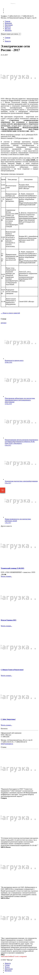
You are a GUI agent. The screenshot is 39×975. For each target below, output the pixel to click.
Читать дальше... (6, 576)
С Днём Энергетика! (8, 719)
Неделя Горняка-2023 (8, 620)
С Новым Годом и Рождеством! (12, 670)
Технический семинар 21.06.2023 (12, 568)
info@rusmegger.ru (7, 744)
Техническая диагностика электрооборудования (21, 481)
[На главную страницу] (13, 5)
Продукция (8, 25)
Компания (8, 23)
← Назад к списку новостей (10, 313)
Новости (8, 27)
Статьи (7, 965)
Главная (7, 21)
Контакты (8, 30)
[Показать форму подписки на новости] (2, 490)
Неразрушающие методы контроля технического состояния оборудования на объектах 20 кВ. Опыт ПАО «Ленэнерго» (21, 441)
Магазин (8, 28)
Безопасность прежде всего (14, 360)
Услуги (7, 967)
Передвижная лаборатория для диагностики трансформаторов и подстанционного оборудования (20, 400)
